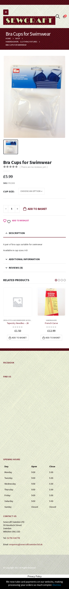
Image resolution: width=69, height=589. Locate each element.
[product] (17, 302)
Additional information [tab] (24, 259)
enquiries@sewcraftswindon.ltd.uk (26, 544)
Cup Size (8, 191)
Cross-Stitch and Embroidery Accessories (18, 320)
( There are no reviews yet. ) (33, 166)
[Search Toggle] (57, 16)
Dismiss (56, 584)
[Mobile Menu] (6, 12)
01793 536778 (13, 538)
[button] (56, 280)
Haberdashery (51, 320)
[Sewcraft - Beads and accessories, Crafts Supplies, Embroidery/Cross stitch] (29, 20)
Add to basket (37, 209)
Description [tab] (17, 233)
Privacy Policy (35, 576)
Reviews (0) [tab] (16, 267)
